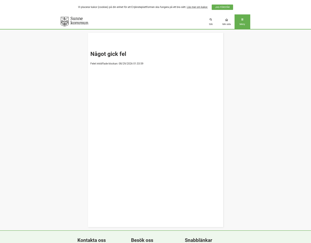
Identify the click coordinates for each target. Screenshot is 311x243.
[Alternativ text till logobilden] (84, 22)
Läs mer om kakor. (197, 7)
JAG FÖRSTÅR (222, 7)
